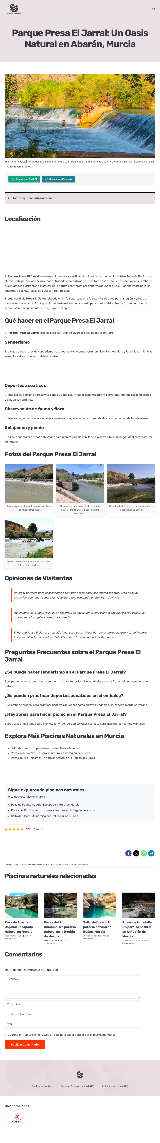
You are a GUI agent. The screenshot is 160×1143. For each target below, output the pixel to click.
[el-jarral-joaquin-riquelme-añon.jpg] (80, 75)
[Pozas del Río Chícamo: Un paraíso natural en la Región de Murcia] (60, 905)
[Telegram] (151, 853)
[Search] (153, 9)
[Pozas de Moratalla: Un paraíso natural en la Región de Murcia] (138, 905)
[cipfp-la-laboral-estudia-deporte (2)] (17, 1113)
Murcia (128, 161)
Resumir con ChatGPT (26, 179)
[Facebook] (128, 853)
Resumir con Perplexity (60, 179)
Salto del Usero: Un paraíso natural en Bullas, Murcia (44, 748)
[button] (80, 198)
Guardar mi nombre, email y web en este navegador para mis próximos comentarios (61, 1034)
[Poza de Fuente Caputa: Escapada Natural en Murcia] (21, 905)
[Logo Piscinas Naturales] (80, 1072)
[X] (136, 853)
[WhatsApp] (144, 853)
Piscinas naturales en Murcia (26, 796)
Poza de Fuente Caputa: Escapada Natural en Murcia (45, 804)
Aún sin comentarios (19, 166)
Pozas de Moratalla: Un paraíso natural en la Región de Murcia (50, 753)
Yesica (21, 161)
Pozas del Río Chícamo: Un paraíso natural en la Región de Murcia (53, 758)
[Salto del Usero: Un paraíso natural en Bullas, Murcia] (99, 905)
